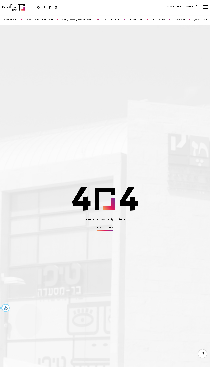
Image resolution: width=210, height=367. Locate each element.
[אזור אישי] (56, 7)
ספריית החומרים (10, 19)
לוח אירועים (191, 6)
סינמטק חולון (179, 19)
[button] (5, 308)
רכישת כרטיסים (174, 6)
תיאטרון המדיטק (201, 19)
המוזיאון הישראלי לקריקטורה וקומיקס (77, 19)
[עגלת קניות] (50, 7)
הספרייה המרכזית (136, 19)
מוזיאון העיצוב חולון (111, 19)
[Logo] (13, 7)
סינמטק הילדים (158, 19)
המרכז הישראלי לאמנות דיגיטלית (39, 19)
